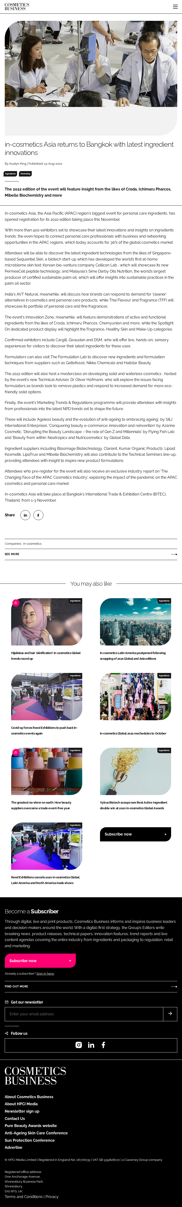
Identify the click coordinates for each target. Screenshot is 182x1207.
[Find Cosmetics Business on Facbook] (103, 1046)
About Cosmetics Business (29, 1097)
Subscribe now (118, 834)
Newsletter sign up (22, 1111)
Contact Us (15, 1118)
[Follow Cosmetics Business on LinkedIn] (91, 1046)
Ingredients (10, 173)
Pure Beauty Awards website (31, 1125)
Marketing (25, 173)
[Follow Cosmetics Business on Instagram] (78, 1046)
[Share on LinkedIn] (25, 515)
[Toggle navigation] (175, 6)
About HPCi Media (21, 1104)
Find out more (16, 986)
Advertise (13, 1147)
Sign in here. (45, 973)
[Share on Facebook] (38, 515)
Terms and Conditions (24, 1196)
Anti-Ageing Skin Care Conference (36, 1133)
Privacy (52, 1196)
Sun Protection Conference (30, 1140)
